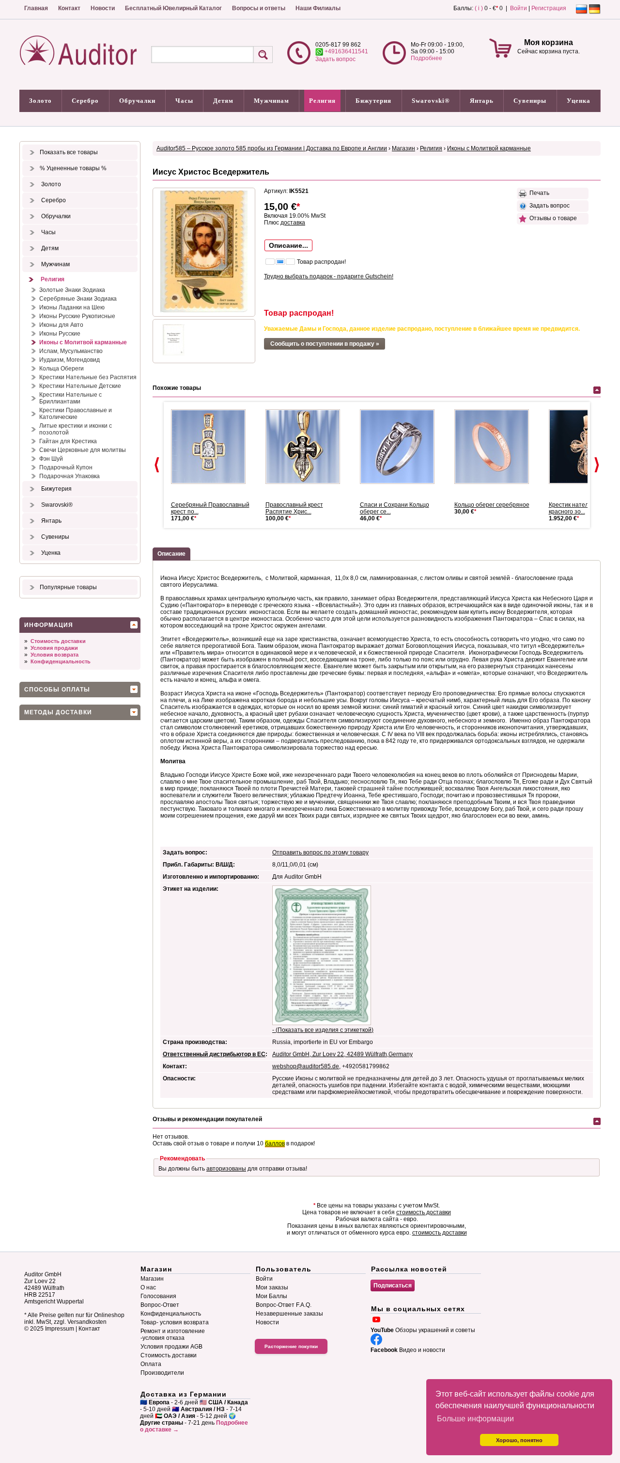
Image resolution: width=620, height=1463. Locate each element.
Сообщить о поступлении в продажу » (324, 343)
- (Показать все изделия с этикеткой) (322, 1030)
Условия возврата (54, 655)
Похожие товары (177, 388)
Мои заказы (272, 1287)
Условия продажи (54, 648)
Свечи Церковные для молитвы (82, 450)
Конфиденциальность (61, 661)
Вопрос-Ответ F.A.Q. (283, 1305)
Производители (162, 1372)
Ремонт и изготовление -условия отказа (172, 1334)
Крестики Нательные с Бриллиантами (70, 398)
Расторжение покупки (291, 1346)
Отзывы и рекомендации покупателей (207, 1119)
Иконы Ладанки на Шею (72, 307)
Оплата (150, 1364)
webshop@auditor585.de (305, 1066)
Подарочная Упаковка (69, 476)
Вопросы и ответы (258, 8)
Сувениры (529, 100)
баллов (275, 1143)
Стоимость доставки (58, 641)
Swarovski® (431, 100)
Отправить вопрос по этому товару (320, 852)
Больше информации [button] (475, 1419)
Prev (157, 465)
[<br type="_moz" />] (212, 446)
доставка (292, 222)
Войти (518, 8)
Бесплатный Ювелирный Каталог (173, 8)
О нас (148, 1287)
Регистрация (548, 8)
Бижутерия (373, 100)
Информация (48, 625)
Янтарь (482, 100)
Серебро (85, 100)
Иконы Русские (59, 333)
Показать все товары (69, 152)
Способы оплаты (57, 689)
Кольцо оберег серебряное (491, 504)
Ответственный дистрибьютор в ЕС (214, 1054)
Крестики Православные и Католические (75, 413)
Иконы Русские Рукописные (77, 316)
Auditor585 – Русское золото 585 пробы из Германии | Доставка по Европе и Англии (271, 148)
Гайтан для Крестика (68, 441)
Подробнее (426, 58)
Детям (223, 100)
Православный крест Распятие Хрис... (294, 508)
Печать (538, 193)
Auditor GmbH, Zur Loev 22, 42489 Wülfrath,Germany (342, 1054)
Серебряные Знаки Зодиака (78, 298)
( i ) (479, 8)
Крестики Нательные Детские (80, 386)
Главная (36, 8)
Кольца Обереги (61, 368)
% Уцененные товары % (73, 168)
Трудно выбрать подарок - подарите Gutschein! (328, 276)
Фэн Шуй (51, 458)
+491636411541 (345, 51)
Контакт (69, 8)
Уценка (578, 100)
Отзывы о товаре (552, 218)
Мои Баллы (271, 1296)
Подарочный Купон (66, 467)
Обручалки (137, 100)
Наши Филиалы (318, 8)
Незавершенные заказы (289, 1313)
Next (596, 465)
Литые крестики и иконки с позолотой (75, 429)
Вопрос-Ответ (159, 1305)
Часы (184, 100)
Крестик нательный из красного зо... (579, 508)
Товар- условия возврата (174, 1322)
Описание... (288, 245)
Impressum (59, 1328)
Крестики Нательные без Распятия (88, 377)
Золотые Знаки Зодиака (72, 290)
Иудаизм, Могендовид (69, 359)
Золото (40, 100)
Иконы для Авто (61, 325)
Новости (103, 8)
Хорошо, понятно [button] (519, 1440)
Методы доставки (58, 712)
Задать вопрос (335, 59)
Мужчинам (271, 100)
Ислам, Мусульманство (71, 351)
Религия (322, 100)
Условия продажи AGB (171, 1346)
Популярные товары (68, 587)
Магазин (403, 148)
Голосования (158, 1296)
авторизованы (226, 1168)
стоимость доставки (423, 1212)
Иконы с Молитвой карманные (83, 342)
